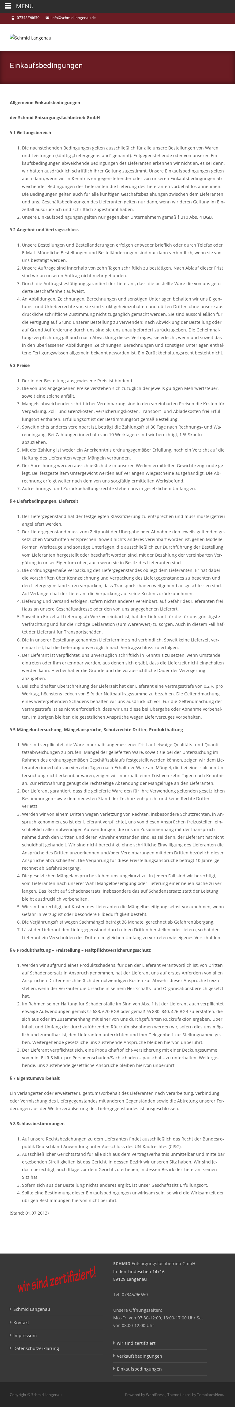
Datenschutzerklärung (36, 1348)
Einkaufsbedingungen (139, 1369)
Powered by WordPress (145, 1394)
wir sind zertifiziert (136, 1343)
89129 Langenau (130, 1279)
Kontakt (21, 1323)
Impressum (25, 1335)
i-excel (186, 1394)
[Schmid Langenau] (25, 36)
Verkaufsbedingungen (139, 1356)
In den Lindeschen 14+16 (139, 1271)
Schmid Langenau (31, 1309)
